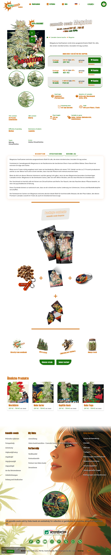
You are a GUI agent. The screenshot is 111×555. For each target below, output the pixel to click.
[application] (32, 33)
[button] (34, 4)
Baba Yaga (88, 405)
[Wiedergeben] (32, 33)
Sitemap (81, 551)
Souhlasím (10, 551)
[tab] (40, 154)
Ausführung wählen (18, 400)
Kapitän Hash (65, 405)
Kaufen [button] (95, 60)
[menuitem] (77, 4)
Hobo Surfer (39, 405)
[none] (77, 4)
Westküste (13, 405)
